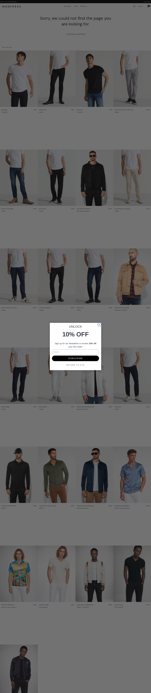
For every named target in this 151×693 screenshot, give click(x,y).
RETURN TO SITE (75, 365)
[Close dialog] (99, 324)
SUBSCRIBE (75, 358)
